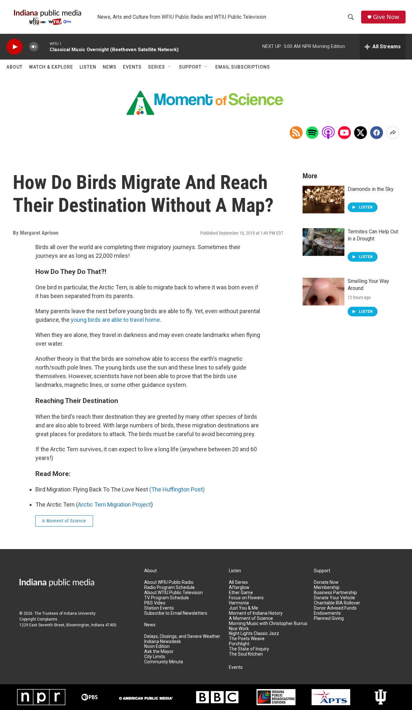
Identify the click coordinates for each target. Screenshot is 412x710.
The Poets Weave (247, 638)
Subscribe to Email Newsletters (175, 613)
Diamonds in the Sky (371, 189)
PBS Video (154, 603)
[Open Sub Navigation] (170, 67)
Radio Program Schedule (169, 587)
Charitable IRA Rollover (337, 603)
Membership (327, 587)
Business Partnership (335, 592)
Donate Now (326, 582)
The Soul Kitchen (246, 654)
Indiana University (80, 613)
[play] (14, 47)
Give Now (386, 17)
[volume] (33, 47)
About (14, 67)
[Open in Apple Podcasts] (328, 132)
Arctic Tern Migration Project (114, 504)
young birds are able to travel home (115, 319)
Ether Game (241, 592)
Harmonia (239, 603)
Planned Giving (329, 618)
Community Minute (163, 661)
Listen (88, 67)
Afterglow (239, 587)
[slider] (44, 46)
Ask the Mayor (158, 651)
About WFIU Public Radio (168, 582)
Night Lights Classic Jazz (254, 633)
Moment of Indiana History (256, 613)
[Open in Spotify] (312, 132)
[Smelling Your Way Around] (323, 291)
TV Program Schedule (166, 597)
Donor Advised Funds (335, 608)
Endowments (327, 613)
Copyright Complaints (38, 619)
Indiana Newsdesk (162, 641)
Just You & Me (243, 608)
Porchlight (239, 643)
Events (132, 67)
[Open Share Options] (392, 132)
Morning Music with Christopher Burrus (268, 623)
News (110, 67)
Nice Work (239, 628)
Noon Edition (157, 646)
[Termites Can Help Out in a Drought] (323, 242)
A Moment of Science (64, 520)
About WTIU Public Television (173, 592)
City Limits (154, 656)
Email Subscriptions (242, 67)
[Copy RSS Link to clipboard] (296, 132)
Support (190, 67)
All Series (238, 582)
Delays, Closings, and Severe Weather (182, 636)
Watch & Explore (51, 67)
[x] (360, 132)
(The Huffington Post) (177, 489)
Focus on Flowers (246, 597)
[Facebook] (376, 132)
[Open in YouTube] (344, 132)
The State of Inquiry (249, 649)
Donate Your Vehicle (334, 597)
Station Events (159, 608)
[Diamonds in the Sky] (323, 199)
